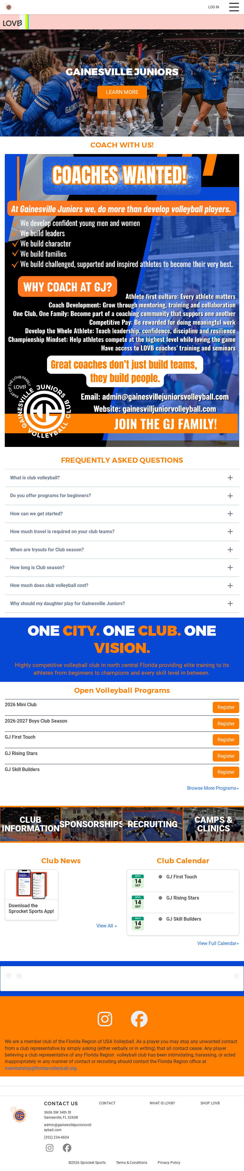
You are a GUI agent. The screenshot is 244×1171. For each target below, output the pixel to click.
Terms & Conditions (131, 1163)
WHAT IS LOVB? (162, 1103)
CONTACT (107, 1103)
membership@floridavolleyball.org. (41, 1068)
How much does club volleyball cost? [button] (49, 585)
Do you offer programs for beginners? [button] (50, 495)
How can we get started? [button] (36, 514)
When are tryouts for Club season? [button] (47, 549)
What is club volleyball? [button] (35, 478)
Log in (213, 7)
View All (105, 926)
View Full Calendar (216, 943)
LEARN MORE (122, 92)
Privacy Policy (169, 1163)
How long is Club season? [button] (37, 567)
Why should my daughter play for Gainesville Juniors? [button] (67, 603)
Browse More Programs (211, 788)
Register (226, 707)
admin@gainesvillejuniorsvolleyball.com (67, 1127)
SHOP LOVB (210, 1103)
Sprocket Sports (93, 1163)
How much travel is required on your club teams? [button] (62, 531)
